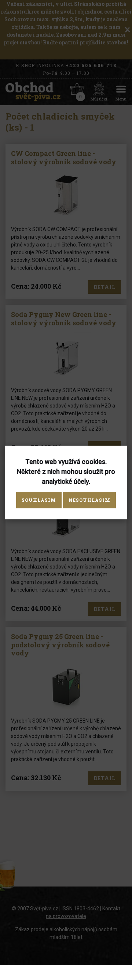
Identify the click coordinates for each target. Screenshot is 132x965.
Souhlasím (39, 500)
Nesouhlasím (89, 500)
